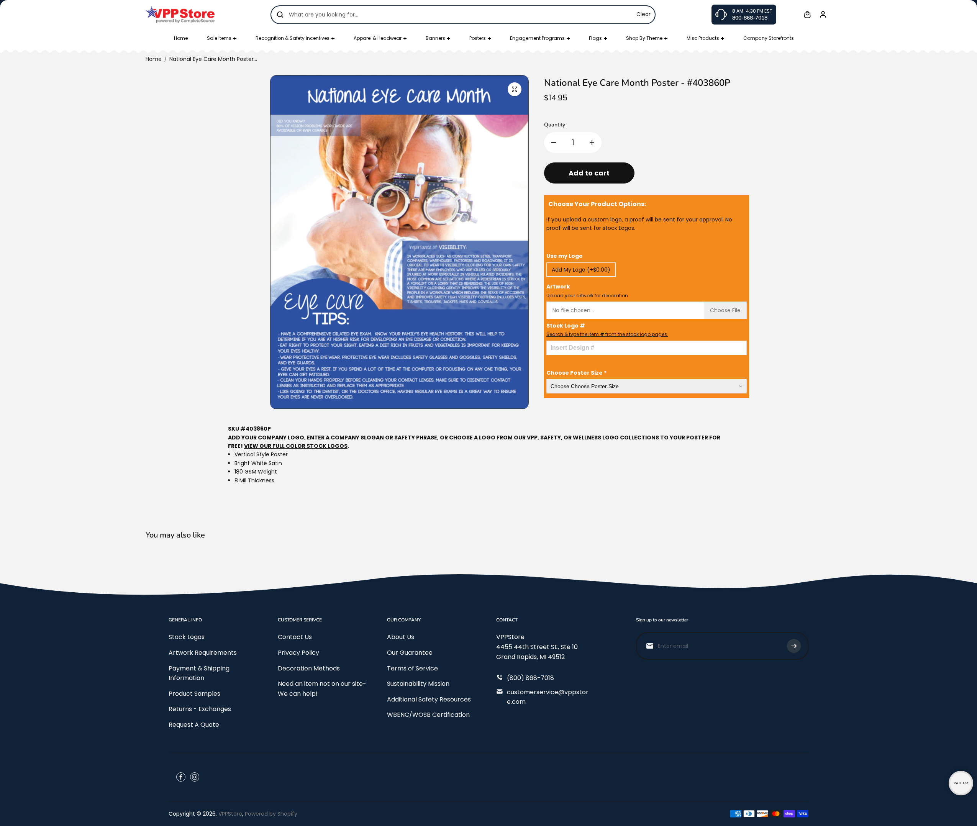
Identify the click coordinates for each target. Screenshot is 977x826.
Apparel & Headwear (378, 38)
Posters (477, 38)
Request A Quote (194, 724)
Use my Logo (564, 256)
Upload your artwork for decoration (587, 295)
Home (181, 38)
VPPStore (230, 814)
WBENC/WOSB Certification (428, 714)
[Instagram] (194, 777)
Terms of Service (412, 668)
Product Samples (194, 693)
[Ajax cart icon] (807, 14)
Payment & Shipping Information (199, 673)
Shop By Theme (644, 38)
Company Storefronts (768, 38)
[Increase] (592, 142)
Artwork (587, 290)
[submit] (794, 646)
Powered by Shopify (271, 814)
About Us (400, 637)
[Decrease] (553, 142)
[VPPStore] (180, 14)
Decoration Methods (309, 668)
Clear (643, 14)
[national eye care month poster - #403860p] (514, 89)
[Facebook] (180, 777)
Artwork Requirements (203, 652)
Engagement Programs (537, 38)
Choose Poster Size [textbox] (576, 373)
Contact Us (295, 637)
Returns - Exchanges (200, 709)
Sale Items (219, 38)
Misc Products (703, 38)
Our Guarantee (410, 652)
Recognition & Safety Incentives (292, 38)
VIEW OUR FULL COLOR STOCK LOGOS (296, 446)
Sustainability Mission (418, 683)
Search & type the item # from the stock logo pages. (607, 334)
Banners (435, 38)
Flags (595, 38)
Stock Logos (187, 637)
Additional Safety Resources (429, 699)
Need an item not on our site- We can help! (322, 688)
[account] (823, 14)
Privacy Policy (298, 652)
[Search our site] (280, 14)
